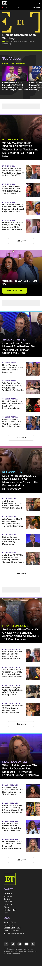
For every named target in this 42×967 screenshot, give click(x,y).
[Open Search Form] (39, 3)
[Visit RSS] (33, 944)
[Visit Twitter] (13, 944)
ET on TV (8, 904)
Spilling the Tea (14, 339)
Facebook (8, 893)
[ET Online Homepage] (5, 3)
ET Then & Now (12, 139)
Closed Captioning (12, 928)
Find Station (14, 290)
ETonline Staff (10, 910)
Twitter (7, 899)
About (6, 907)
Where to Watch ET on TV (19, 282)
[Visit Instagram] (19, 944)
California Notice (11, 930)
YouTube (8, 901)
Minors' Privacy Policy (14, 933)
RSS (6, 912)
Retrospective (13, 472)
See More (21, 240)
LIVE (5, 8)
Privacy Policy (10, 925)
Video (20, 8)
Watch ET (36, 8)
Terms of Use (10, 922)
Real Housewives (15, 761)
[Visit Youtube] (26, 944)
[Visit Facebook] (6, 944)
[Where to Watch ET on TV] (21, 273)
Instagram (8, 896)
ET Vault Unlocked (15, 626)
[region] (21, 22)
